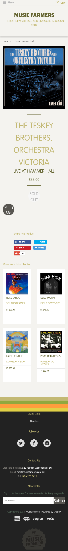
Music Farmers (33, 511)
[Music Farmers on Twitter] (21, 443)
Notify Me (9, 209)
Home (5, 41)
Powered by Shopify (51, 511)
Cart (62, 2)
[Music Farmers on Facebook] (34, 443)
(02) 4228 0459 (29, 476)
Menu (10, 2)
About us (34, 421)
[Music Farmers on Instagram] (47, 443)
